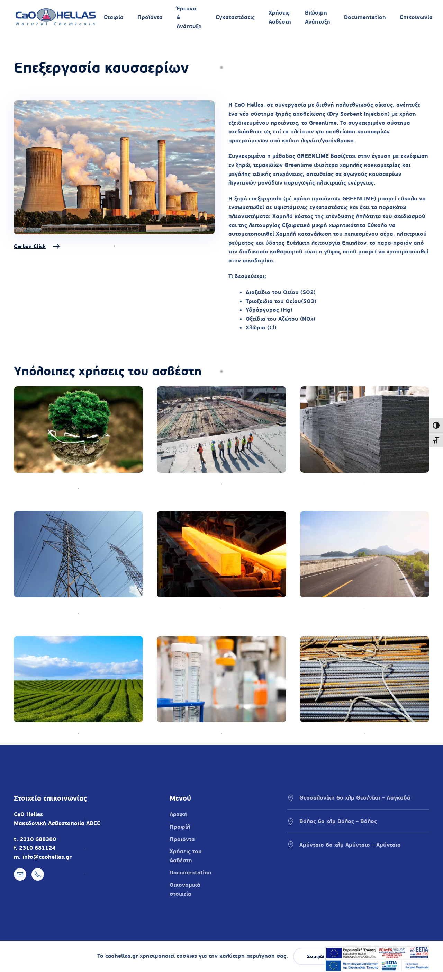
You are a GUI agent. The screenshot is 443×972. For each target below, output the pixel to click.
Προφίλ (180, 826)
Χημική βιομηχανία (182, 733)
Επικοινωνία (416, 17)
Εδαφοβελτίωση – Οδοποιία (337, 608)
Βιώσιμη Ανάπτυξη (317, 17)
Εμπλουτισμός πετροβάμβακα (339, 484)
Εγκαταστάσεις (235, 17)
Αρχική (179, 814)
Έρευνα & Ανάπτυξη (189, 17)
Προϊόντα (150, 17)
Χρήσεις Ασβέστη (280, 17)
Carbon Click (30, 246)
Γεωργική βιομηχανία (42, 733)
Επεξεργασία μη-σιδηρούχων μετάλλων (352, 733)
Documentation (365, 17)
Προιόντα (182, 839)
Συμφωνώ (319, 956)
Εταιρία (114, 17)
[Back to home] (55, 17)
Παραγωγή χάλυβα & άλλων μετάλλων (208, 608)
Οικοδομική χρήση (181, 484)
